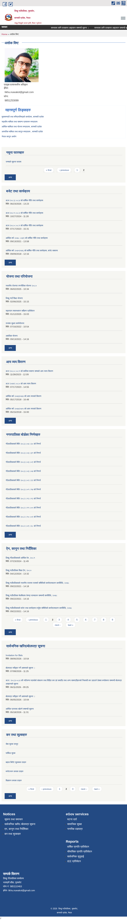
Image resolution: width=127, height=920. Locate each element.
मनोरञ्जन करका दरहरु (14, 771)
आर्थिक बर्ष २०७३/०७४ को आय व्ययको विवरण (23, 396)
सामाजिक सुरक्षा (74, 824)
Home (4, 34)
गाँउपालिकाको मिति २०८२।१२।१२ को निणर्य (23, 498)
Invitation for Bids (14, 655)
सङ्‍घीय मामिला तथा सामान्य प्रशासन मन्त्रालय (19, 121)
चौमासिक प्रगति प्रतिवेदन (79, 851)
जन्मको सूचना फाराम (13, 161)
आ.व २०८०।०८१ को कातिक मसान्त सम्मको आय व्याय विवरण (29, 371)
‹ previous (64, 170)
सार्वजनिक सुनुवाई (75, 856)
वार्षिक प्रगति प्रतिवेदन (78, 846)
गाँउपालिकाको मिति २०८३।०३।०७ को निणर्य (23, 471)
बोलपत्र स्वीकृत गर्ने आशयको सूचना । (20, 668)
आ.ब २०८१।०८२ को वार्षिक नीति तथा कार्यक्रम (24, 213)
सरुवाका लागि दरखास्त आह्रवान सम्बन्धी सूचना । (65, 27)
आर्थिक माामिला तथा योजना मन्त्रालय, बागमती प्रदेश (22, 126)
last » (70, 625)
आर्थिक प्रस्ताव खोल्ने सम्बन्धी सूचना (20, 709)
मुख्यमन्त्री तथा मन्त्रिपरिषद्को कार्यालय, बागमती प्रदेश (23, 116)
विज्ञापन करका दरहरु (14, 780)
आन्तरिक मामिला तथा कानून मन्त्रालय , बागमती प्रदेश (22, 131)
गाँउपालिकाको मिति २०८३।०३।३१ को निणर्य (23, 453)
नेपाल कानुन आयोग (9, 136)
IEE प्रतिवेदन (74, 861)
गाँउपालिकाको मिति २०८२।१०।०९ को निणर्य (23, 517)
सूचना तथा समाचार (13, 819)
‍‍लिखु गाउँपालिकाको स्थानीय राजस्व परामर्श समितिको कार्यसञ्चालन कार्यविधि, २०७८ (37, 583)
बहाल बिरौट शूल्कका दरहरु (16, 762)
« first (48, 170)
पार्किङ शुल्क (10, 753)
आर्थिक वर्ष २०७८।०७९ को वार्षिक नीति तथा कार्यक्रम (27, 238)
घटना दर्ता (72, 819)
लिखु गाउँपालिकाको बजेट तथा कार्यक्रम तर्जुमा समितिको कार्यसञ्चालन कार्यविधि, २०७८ (39, 608)
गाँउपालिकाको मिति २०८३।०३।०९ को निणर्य (23, 462)
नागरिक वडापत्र (75, 828)
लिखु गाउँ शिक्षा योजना (14, 298)
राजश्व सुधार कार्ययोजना (15, 323)
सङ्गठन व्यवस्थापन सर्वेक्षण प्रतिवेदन (20, 310)
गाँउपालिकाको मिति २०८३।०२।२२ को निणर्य (23, 480)
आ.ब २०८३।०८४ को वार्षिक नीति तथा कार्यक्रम (24, 200)
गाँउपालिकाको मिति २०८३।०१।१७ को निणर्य (23, 489)
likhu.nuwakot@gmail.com (21, 890)
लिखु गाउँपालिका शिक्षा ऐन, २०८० (18, 570)
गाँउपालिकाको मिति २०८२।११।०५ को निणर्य (23, 507)
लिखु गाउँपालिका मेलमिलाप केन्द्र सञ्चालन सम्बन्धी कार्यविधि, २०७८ (31, 595)
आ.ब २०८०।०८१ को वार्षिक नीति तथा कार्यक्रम (24, 225)
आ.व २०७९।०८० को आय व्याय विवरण (21, 383)
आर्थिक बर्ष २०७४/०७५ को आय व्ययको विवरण (23, 408)
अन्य (10, 177)
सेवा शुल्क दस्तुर (12, 744)
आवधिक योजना (12, 336)
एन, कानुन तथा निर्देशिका (16, 828)
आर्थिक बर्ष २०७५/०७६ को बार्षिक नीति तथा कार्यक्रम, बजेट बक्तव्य (32, 250)
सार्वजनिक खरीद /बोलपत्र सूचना (19, 824)
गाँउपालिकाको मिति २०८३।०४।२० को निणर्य (23, 444)
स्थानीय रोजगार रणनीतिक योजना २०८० (21, 285)
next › (57, 625)
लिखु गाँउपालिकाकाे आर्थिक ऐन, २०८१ (20, 558)
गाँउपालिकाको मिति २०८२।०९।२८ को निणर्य (23, 526)
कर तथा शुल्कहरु (12, 833)
